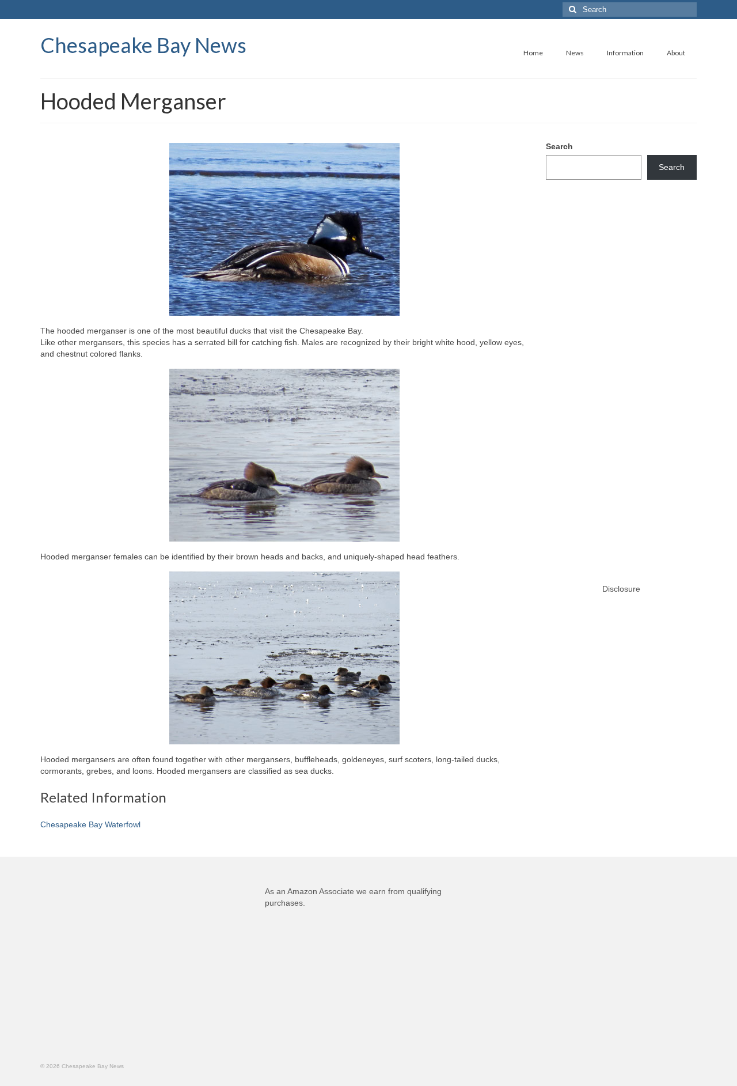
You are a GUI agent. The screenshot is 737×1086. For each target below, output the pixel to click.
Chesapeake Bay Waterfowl (90, 824)
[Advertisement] (621, 370)
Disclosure (621, 588)
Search (559, 146)
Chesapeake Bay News (143, 45)
